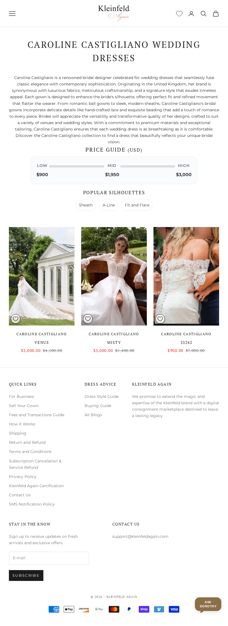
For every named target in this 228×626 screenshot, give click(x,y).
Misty (114, 342)
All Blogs (93, 414)
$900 (42, 174)
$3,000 (184, 174)
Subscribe (26, 575)
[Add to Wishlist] (15, 319)
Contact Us (20, 494)
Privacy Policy (22, 476)
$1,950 (112, 174)
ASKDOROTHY (208, 604)
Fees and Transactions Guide (36, 414)
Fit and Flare (137, 205)
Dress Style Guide (102, 396)
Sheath (86, 205)
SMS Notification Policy (32, 504)
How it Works (22, 424)
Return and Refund (27, 442)
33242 (186, 342)
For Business (21, 396)
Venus (41, 342)
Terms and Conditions (30, 451)
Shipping (17, 433)
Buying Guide (98, 405)
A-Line (109, 205)
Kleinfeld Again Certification (36, 485)
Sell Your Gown (23, 405)
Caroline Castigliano (41, 333)
